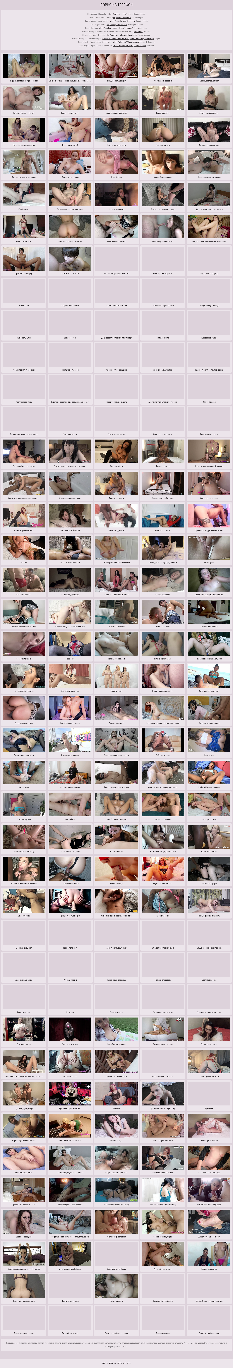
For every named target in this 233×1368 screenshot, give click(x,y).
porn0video (138, 31)
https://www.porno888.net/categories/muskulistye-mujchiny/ (128, 38)
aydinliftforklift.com (113, 1363)
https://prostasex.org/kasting (120, 14)
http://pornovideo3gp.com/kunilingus (121, 35)
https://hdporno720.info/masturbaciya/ (129, 42)
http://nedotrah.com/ (122, 17)
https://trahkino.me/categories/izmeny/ (129, 45)
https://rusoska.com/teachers (122, 21)
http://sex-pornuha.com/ (117, 24)
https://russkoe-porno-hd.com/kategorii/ (116, 28)
